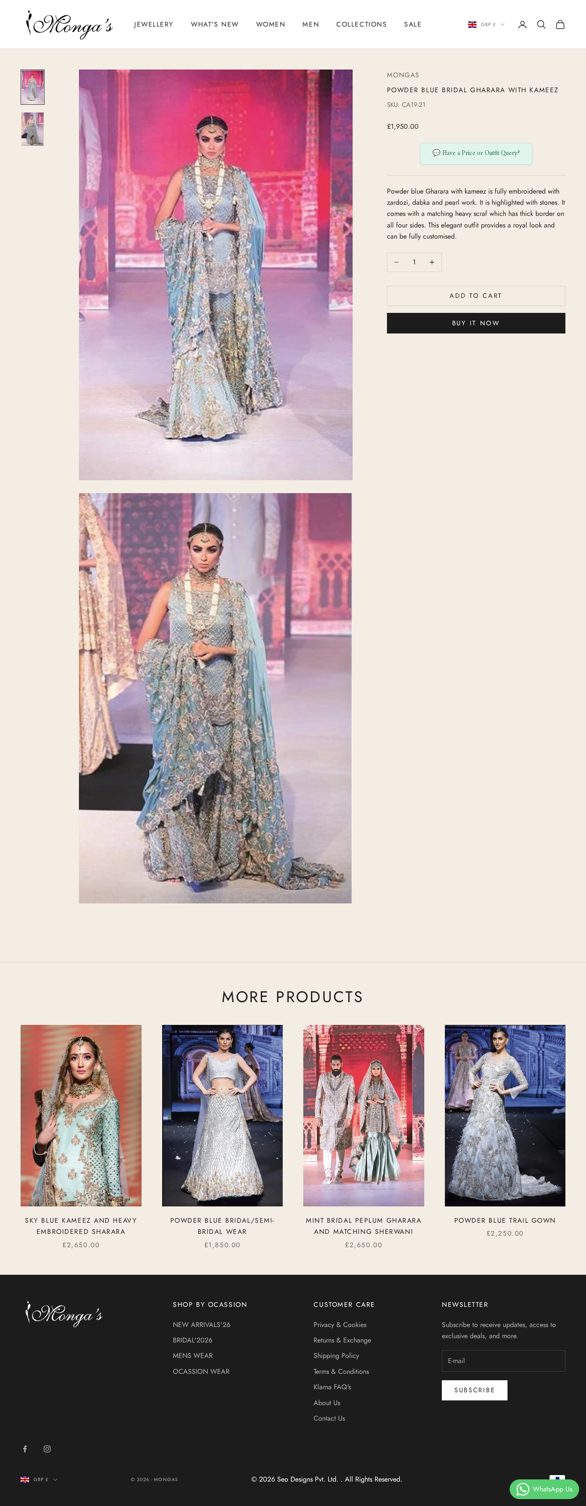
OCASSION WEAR (201, 1371)
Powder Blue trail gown (505, 1220)
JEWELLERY (154, 24)
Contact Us (329, 1418)
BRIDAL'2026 (192, 1340)
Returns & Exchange (342, 1340)
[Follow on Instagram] (47, 1449)
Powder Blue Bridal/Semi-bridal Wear (222, 1226)
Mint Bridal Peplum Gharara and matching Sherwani (364, 1226)
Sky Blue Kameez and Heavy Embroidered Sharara (81, 1226)
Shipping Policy (336, 1356)
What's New (215, 24)
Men (310, 24)
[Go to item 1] (33, 87)
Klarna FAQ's (332, 1387)
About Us (327, 1403)
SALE (413, 24)
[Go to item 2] (33, 129)
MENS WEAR (193, 1356)
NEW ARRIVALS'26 (201, 1325)
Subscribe (474, 1390)
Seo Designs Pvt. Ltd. (309, 1479)
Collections (361, 24)
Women (271, 24)
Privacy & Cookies (340, 1325)
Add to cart (476, 295)
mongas (403, 75)
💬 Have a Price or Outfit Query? (476, 153)
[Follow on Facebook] (25, 1449)
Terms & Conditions (341, 1371)
